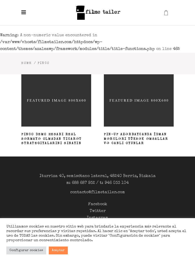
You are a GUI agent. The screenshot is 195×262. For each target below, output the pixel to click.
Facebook (97, 204)
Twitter (98, 211)
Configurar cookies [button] (26, 250)
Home (26, 63)
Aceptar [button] (58, 250)
